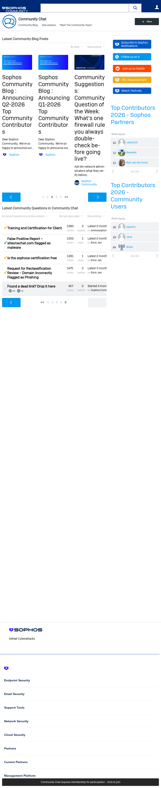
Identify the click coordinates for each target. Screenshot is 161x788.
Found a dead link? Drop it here (31, 286)
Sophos (14, 155)
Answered (5, 242)
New (149, 21)
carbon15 (132, 142)
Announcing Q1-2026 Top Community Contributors (54, 114)
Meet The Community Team (76, 25)
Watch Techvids (131, 91)
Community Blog (28, 25)
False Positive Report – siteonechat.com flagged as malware (29, 243)
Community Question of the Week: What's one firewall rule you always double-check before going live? (89, 128)
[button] (135, 8)
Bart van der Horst (137, 162)
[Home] (20, 9)
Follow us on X (130, 57)
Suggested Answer (5, 227)
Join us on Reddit (133, 68)
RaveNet (131, 152)
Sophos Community (89, 182)
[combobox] (85, 8)
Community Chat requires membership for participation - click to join (80, 782)
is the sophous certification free (32, 258)
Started (97, 286)
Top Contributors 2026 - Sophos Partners (133, 115)
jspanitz (131, 227)
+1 (22, 290)
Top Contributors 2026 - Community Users (133, 195)
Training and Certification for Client (34, 228)
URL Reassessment (134, 80)
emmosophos (99, 230)
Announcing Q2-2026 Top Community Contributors (18, 114)
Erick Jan (96, 242)
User (157, 7)
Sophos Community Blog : (17, 84)
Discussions (49, 25)
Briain (129, 247)
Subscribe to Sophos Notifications (134, 44)
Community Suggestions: (89, 84)
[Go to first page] (132, 172)
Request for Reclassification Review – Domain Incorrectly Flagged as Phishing (29, 272)
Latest (97, 226)
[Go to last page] (137, 172)
